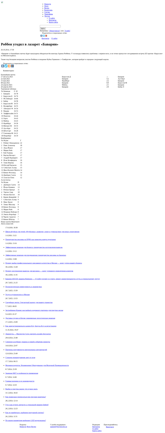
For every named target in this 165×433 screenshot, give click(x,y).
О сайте (52, 18)
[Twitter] (44, 35)
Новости (23, 427)
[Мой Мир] (12, 66)
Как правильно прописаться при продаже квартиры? (25, 397)
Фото (46, 6)
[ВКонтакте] (41, 35)
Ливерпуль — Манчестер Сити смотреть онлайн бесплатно (28, 334)
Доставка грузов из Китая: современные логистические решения (30, 318)
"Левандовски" (54, 31)
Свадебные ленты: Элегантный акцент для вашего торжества (29, 302)
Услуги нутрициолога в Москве (17, 295)
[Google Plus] (46, 35)
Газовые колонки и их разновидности (19, 381)
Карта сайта (53, 22)
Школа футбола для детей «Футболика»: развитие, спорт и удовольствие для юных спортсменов (42, 232)
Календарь (48, 10)
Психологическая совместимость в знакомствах (23, 287)
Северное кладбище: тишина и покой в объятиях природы (27, 342)
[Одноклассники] (9, 66)
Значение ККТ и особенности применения (21, 373)
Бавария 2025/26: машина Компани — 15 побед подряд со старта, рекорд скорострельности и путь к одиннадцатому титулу (52, 279)
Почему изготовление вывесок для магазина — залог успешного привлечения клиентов (39, 271)
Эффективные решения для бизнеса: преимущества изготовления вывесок (34, 247)
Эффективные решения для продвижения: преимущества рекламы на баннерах (35, 255)
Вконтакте (110, 427)
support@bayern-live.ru (58, 427)
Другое (47, 16)
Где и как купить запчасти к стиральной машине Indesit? (27, 405)
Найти (43, 28)
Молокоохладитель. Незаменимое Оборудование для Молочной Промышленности (37, 365)
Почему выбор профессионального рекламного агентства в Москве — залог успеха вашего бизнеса (43, 263)
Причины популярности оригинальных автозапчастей (26, 350)
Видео (46, 8)
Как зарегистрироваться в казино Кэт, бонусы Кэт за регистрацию (30, 326)
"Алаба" (67, 31)
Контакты (52, 20)
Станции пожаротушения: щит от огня (20, 357)
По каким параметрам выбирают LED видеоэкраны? (25, 420)
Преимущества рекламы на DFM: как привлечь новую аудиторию (30, 239)
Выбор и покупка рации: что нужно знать (21, 389)
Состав (47, 12)
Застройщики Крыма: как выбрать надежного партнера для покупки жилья (34, 310)
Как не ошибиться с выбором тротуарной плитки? (24, 413)
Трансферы (48, 14)
